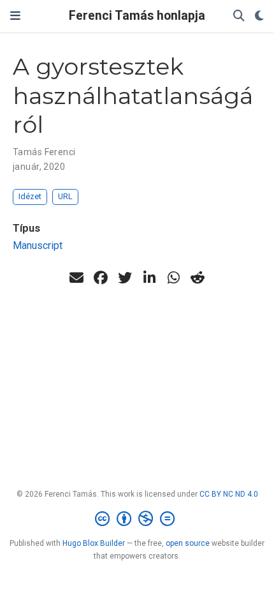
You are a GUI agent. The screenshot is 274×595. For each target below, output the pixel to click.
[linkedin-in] (149, 277)
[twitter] (124, 277)
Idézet (29, 196)
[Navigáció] (15, 16)
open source (188, 543)
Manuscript (37, 245)
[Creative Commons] (137, 519)
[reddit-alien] (197, 277)
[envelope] (76, 277)
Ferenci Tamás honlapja (137, 15)
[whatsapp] (173, 277)
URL (65, 196)
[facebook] (100, 277)
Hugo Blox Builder (93, 543)
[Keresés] (239, 16)
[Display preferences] (259, 16)
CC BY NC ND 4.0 (228, 494)
